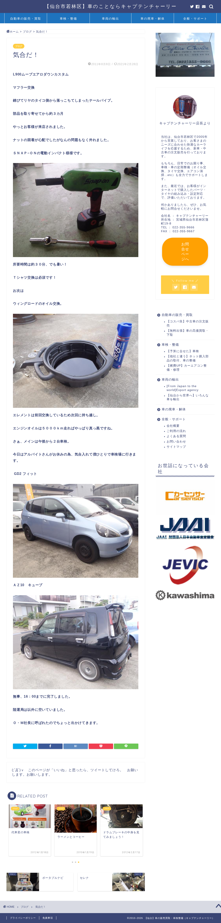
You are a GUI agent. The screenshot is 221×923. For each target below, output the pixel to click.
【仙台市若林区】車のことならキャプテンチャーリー (110, 6)
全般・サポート (195, 18)
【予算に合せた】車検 (183, 351)
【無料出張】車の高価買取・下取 (188, 332)
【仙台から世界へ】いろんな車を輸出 (188, 397)
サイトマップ (176, 446)
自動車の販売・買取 (25, 18)
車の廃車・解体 (152, 18)
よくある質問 (176, 436)
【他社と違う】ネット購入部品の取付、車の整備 (188, 358)
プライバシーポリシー (23, 918)
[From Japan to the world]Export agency (183, 388)
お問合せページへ (185, 251)
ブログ (18, 46)
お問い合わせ (176, 441)
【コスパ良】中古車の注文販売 (188, 323)
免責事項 (48, 918)
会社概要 (173, 425)
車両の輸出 (110, 18)
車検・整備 (68, 18)
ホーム (14, 31)
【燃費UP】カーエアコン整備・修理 (187, 367)
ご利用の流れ (176, 431)
